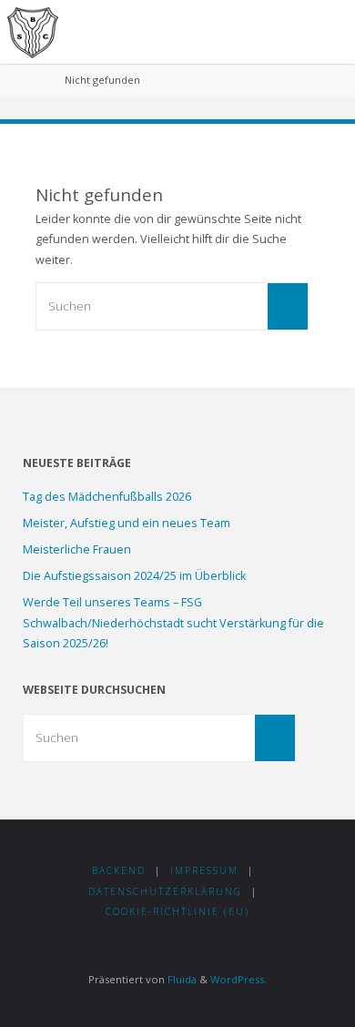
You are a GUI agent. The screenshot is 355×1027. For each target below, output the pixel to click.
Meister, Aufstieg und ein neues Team (126, 523)
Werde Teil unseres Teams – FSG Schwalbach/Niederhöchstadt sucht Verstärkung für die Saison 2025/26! (173, 623)
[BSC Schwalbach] (32, 31)
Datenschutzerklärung (165, 891)
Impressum (204, 870)
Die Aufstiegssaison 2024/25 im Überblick (134, 576)
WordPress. (238, 979)
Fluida (181, 979)
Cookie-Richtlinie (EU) (177, 911)
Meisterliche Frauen (77, 549)
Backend (119, 870)
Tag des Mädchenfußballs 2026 (107, 496)
